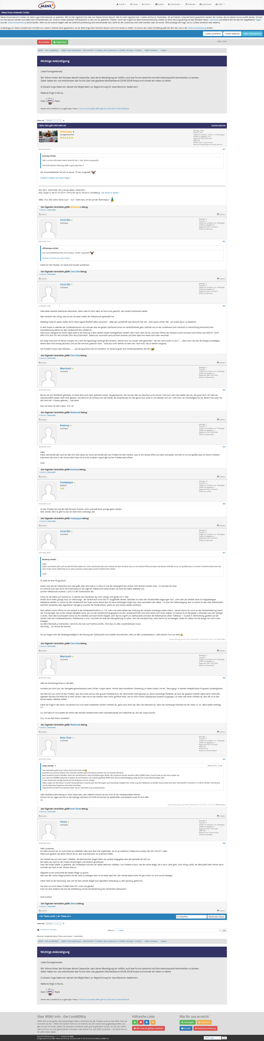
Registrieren (61, 42)
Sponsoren (206, 4)
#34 (224, 390)
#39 (224, 759)
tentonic (43, 210)
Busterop (64, 425)
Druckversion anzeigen (48, 930)
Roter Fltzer (66, 737)
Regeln (258, 20)
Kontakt (187, 1028)
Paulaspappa (66, 482)
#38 (224, 678)
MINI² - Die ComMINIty (48, 50)
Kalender (191, 4)
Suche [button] (147, 4)
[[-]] (39, 207)
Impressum (205, 1022)
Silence (63, 821)
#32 (224, 241)
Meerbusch (65, 368)
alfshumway (220, 805)
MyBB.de (57, 1036)
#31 (224, 149)
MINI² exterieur (151, 50)
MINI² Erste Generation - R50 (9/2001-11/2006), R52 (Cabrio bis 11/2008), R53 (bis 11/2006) (101, 50)
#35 (224, 447)
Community (213, 20)
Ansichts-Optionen (219, 126)
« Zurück (49, 120)
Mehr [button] (220, 4)
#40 (224, 843)
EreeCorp (66, 1038)
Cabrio (163, 50)
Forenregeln (188, 1022)
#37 (224, 553)
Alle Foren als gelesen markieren (149, 1028)
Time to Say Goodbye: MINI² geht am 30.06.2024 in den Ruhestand (103, 109)
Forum (135, 4)
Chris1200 (65, 220)
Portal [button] (122, 4)
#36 (224, 504)
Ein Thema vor (63, 916)
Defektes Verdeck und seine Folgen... (55, 178)
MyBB (72, 1036)
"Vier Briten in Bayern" (109, 193)
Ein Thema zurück (47, 916)
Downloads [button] (175, 4)
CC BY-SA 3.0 (85, 1038)
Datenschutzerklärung (17, 22)
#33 (224, 306)
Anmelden (45, 42)
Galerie (160, 4)
